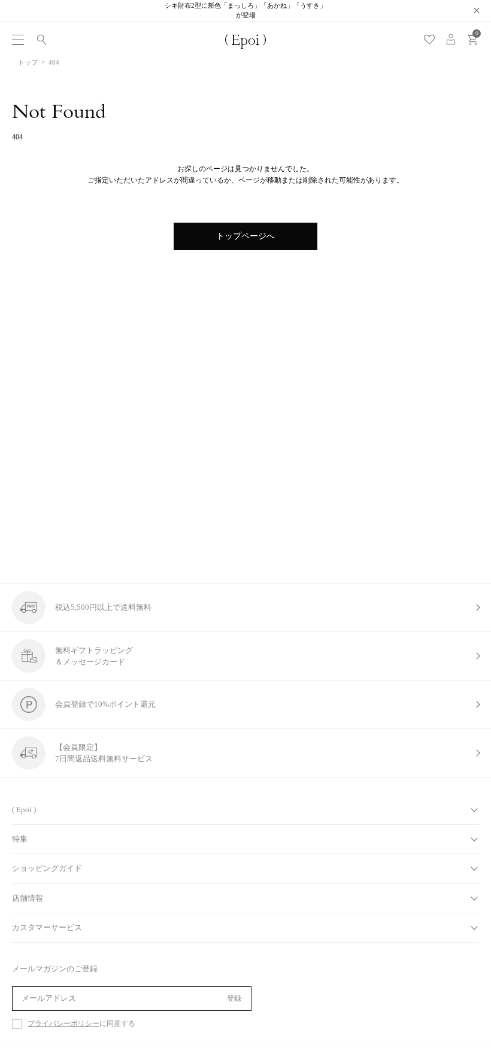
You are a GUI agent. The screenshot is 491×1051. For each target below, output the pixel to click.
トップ (28, 62)
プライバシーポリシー (63, 1024)
